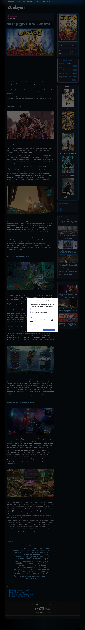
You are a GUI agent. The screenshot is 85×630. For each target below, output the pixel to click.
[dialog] (42, 315)
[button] (42, 315)
